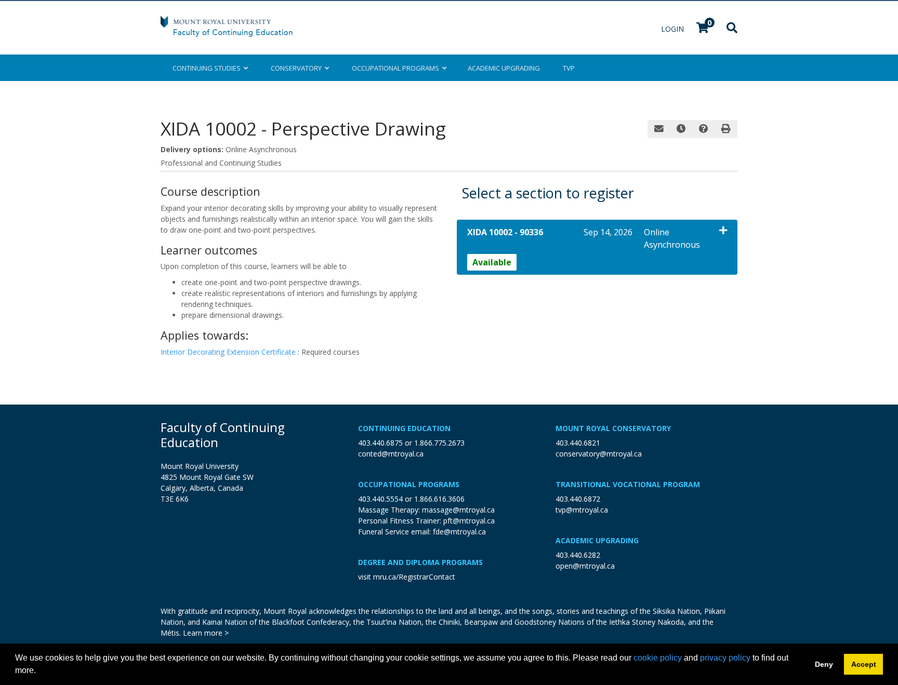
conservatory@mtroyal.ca (599, 454)
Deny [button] (824, 664)
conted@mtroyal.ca (391, 454)
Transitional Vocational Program (628, 484)
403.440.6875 (380, 443)
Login (673, 29)
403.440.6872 (578, 499)
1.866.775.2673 (439, 443)
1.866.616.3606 (439, 499)
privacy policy (725, 657)
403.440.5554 (380, 499)
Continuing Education (404, 428)
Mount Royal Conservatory (613, 428)
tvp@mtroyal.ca (582, 510)
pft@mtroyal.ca (469, 521)
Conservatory (298, 68)
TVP (569, 68)
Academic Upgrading (597, 540)
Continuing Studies (208, 68)
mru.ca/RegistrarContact (414, 577)
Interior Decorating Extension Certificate (229, 352)
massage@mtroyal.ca (458, 510)
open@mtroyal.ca (585, 566)
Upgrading (504, 68)
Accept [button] (863, 664)
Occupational (395, 68)
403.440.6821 (578, 443)
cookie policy (657, 657)
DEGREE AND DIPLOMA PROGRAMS (420, 562)
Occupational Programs (408, 484)
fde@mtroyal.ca (459, 531)
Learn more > (206, 633)
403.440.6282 (578, 555)
